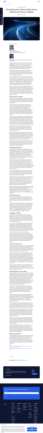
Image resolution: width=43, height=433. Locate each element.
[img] (37, 1)
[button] (1, 13)
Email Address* (6, 391)
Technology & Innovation (21, 7)
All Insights (9, 4)
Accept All (32, 430)
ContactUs (1, 22)
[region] (21, 428)
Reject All (32, 428)
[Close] (42, 428)
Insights (6, 4)
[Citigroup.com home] (5, 404)
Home (4, 4)
